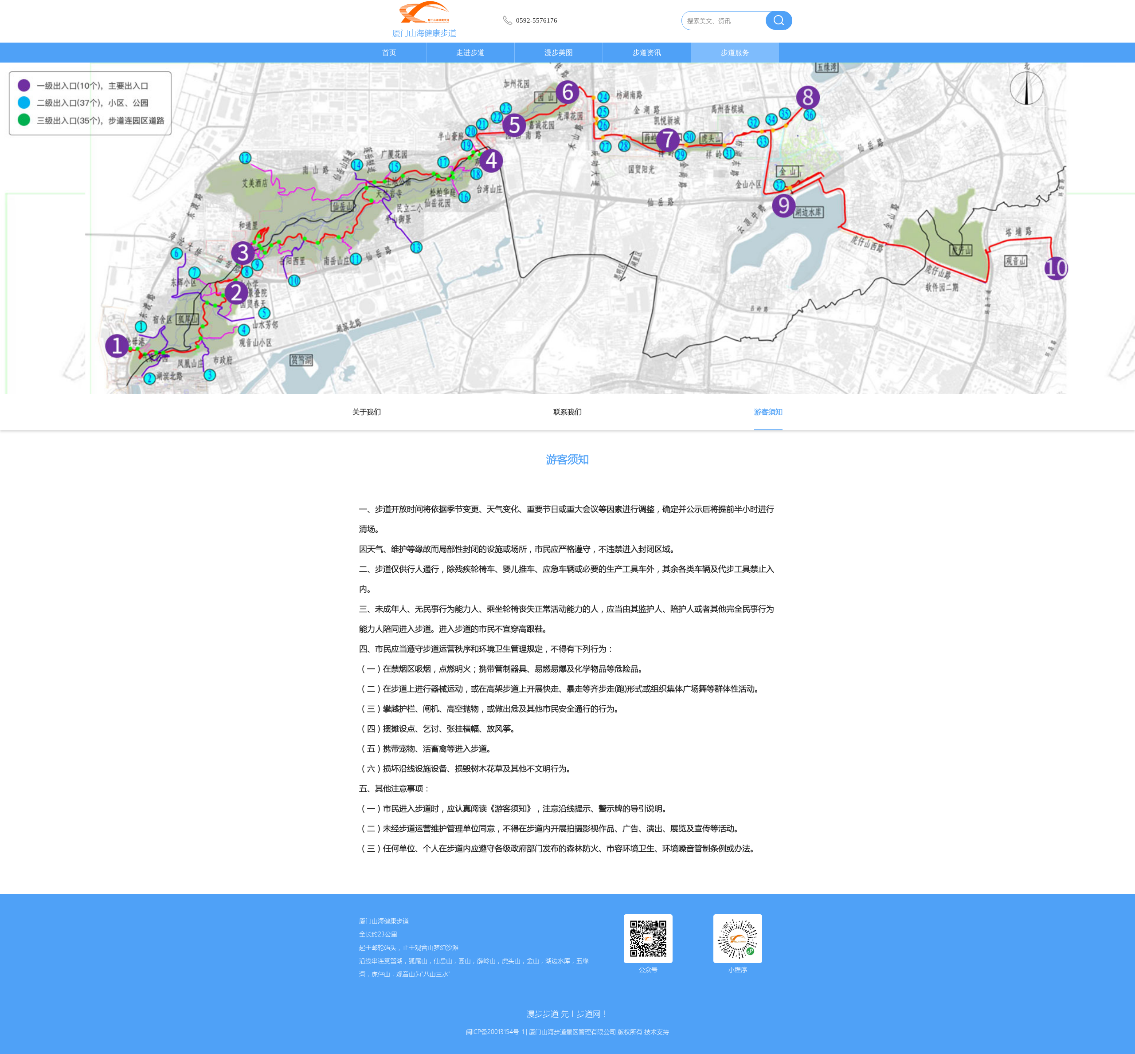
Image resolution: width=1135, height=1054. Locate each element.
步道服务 (735, 52)
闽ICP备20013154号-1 (495, 1032)
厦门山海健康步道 (424, 33)
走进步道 (470, 52)
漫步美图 (558, 52)
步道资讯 (647, 52)
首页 (389, 52)
